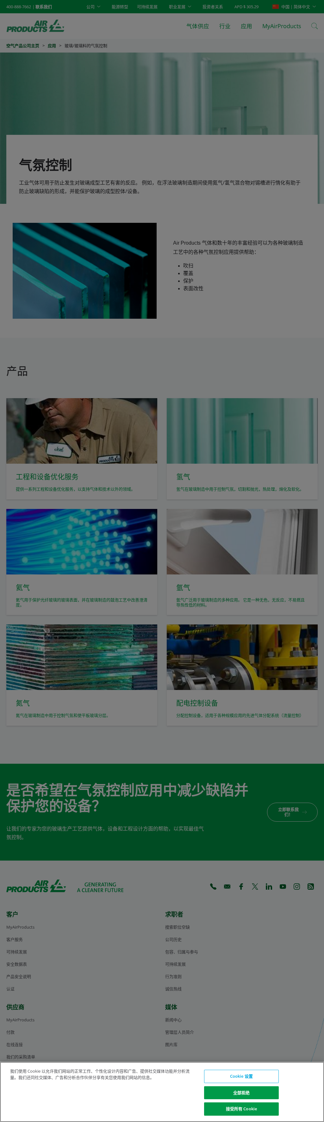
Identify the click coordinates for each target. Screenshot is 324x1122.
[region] (162, 1092)
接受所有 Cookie (241, 1109)
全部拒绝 (241, 1092)
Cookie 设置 (241, 1076)
